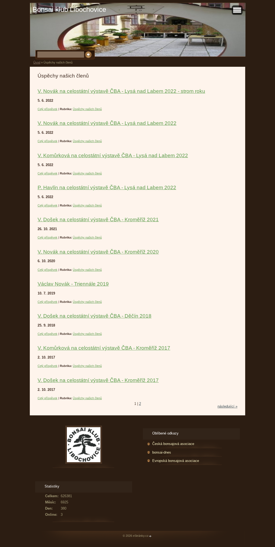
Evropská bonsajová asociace (175, 461)
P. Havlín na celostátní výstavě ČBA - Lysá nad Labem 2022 (107, 187)
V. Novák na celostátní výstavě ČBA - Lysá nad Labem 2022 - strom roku (121, 91)
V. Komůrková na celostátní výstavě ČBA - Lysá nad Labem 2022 (113, 155)
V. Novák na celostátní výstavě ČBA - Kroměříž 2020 (98, 252)
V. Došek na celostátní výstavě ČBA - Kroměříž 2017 (98, 380)
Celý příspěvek (47, 109)
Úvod (36, 62)
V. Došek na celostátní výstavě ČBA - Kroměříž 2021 (98, 219)
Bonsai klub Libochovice (69, 9)
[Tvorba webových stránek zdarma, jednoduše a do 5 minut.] (150, 536)
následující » (227, 406)
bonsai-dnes (161, 452)
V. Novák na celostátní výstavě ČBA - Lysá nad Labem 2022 (107, 123)
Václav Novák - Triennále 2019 (73, 284)
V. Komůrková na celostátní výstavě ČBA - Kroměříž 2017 (104, 348)
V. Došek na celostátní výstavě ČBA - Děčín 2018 (94, 316)
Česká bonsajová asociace (173, 444)
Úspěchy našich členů (87, 109)
